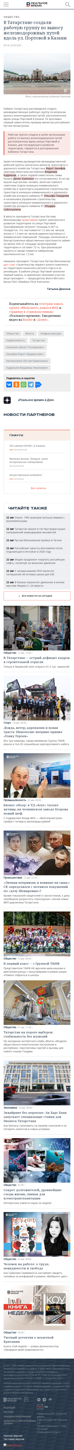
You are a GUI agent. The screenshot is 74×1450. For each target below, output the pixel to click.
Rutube (28, 320)
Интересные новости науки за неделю (33, 1196)
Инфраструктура (51, 333)
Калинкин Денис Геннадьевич (25, 347)
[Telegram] (31, 384)
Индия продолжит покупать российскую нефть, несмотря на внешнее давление (35, 561)
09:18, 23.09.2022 (12, 45)
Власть (30, 333)
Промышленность (15, 800)
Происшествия (13, 877)
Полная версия (13, 1435)
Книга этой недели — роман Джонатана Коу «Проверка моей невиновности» (31, 1343)
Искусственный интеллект (25, 476)
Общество (12, 17)
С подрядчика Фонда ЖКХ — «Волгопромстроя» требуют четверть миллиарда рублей (36, 813)
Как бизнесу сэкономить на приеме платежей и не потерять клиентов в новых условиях (35, 1121)
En (46, 1406)
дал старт (9, 264)
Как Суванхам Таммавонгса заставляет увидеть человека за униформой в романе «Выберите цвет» (36, 1270)
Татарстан (38, 340)
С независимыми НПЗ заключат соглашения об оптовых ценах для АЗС (30, 572)
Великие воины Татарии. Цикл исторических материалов (28, 462)
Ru (39, 1406)
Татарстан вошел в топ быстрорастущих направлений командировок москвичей (35, 530)
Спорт (7, 722)
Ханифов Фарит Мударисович (24, 354)
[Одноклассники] (16, 384)
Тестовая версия (14, 1439)
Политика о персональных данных (20, 1422)
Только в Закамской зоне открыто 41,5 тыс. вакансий (37, 662)
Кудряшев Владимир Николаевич (27, 367)
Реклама (9, 1412)
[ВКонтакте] (9, 384)
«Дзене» (42, 320)
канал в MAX (49, 308)
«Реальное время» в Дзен (36, 400)
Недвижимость (15, 340)
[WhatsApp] (23, 384)
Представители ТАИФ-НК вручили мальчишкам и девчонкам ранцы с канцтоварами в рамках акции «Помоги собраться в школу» (35, 969)
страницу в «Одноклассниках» (31, 312)
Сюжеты (16, 435)
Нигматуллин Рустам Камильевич (27, 361)
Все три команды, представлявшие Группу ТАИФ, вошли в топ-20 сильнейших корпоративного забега (36, 736)
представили (30, 220)
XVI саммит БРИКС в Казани (27, 447)
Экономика (10, 1107)
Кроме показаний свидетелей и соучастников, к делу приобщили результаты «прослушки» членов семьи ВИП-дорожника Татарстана (37, 892)
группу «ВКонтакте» (24, 308)
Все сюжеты (38, 488)
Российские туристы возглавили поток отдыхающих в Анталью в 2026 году (34, 549)
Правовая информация (17, 1416)
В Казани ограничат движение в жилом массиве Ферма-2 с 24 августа (35, 584)
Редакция (9, 1408)
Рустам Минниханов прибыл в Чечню (34, 540)
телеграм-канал (51, 304)
